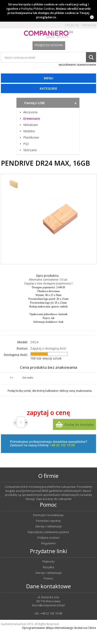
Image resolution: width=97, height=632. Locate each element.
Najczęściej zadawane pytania (48, 532)
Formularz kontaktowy (48, 515)
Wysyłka (48, 567)
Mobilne (29, 131)
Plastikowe (31, 137)
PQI (26, 144)
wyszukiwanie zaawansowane (77, 64)
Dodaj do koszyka (79, 424)
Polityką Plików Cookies (38, 9)
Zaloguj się (72, 25)
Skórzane (30, 150)
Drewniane (31, 119)
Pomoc (48, 578)
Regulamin (48, 543)
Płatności (48, 561)
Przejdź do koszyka (49, 45)
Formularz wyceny (48, 520)
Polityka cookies (48, 537)
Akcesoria (30, 112)
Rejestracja (89, 25)
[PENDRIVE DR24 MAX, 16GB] (60, 219)
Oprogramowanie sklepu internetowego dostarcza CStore (59, 628)
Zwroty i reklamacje (48, 526)
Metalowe (30, 125)
